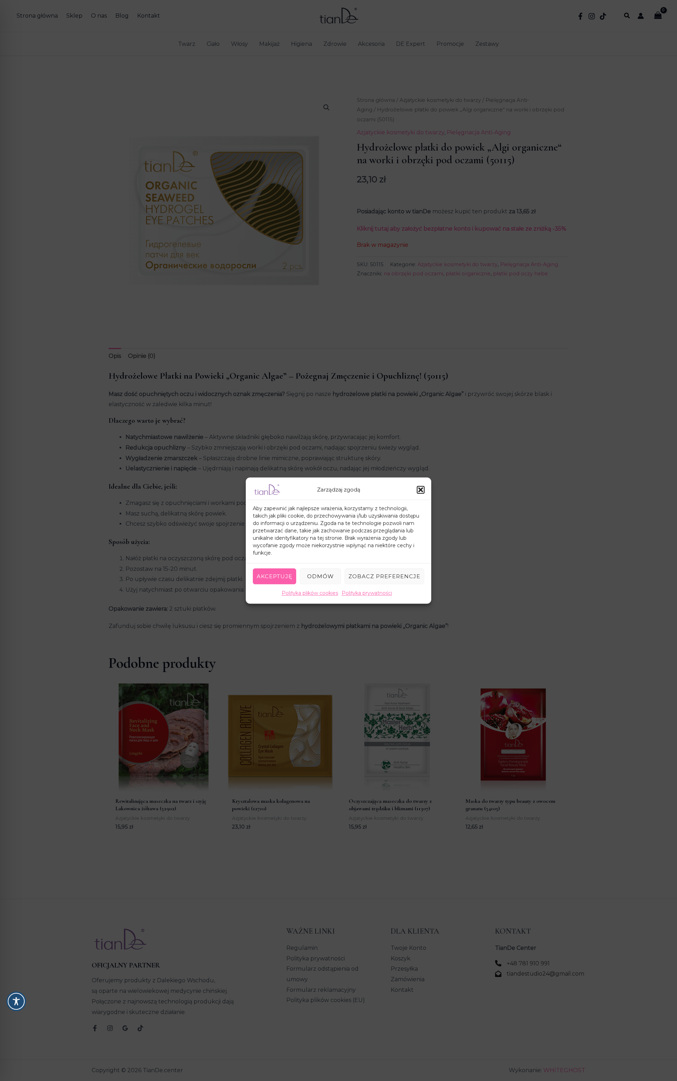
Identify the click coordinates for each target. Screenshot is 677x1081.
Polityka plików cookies (310, 593)
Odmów (320, 576)
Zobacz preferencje (384, 576)
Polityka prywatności (367, 593)
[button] (420, 489)
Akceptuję (274, 576)
